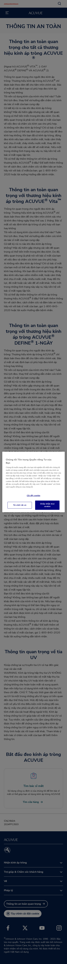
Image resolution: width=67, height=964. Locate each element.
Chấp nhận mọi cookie (47, 505)
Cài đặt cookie (33, 495)
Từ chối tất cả (19, 505)
